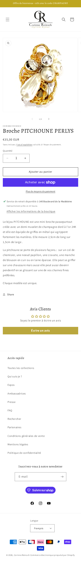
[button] (7, 19)
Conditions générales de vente (26, 436)
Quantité (7, 150)
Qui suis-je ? (15, 376)
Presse (12, 402)
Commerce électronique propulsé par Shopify (52, 555)
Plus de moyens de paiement (40, 191)
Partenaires (14, 427)
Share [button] (10, 294)
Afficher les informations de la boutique (31, 211)
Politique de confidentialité (24, 452)
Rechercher (14, 419)
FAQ (10, 410)
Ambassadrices (17, 393)
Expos (11, 385)
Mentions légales (18, 444)
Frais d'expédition (24, 144)
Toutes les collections (21, 368)
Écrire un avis (40, 331)
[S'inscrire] (62, 476)
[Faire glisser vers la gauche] (32, 119)
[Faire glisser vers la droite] (49, 119)
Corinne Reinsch (22, 555)
